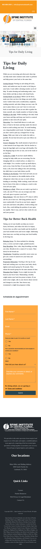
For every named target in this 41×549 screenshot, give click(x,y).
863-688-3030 (7, 4)
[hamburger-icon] (33, 11)
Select (7, 361)
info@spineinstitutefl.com (23, 4)
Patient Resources (20, 493)
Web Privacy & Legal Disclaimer (20, 497)
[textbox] (19, 365)
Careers (20, 490)
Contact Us (20, 500)
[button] (35, 28)
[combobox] (20, 365)
